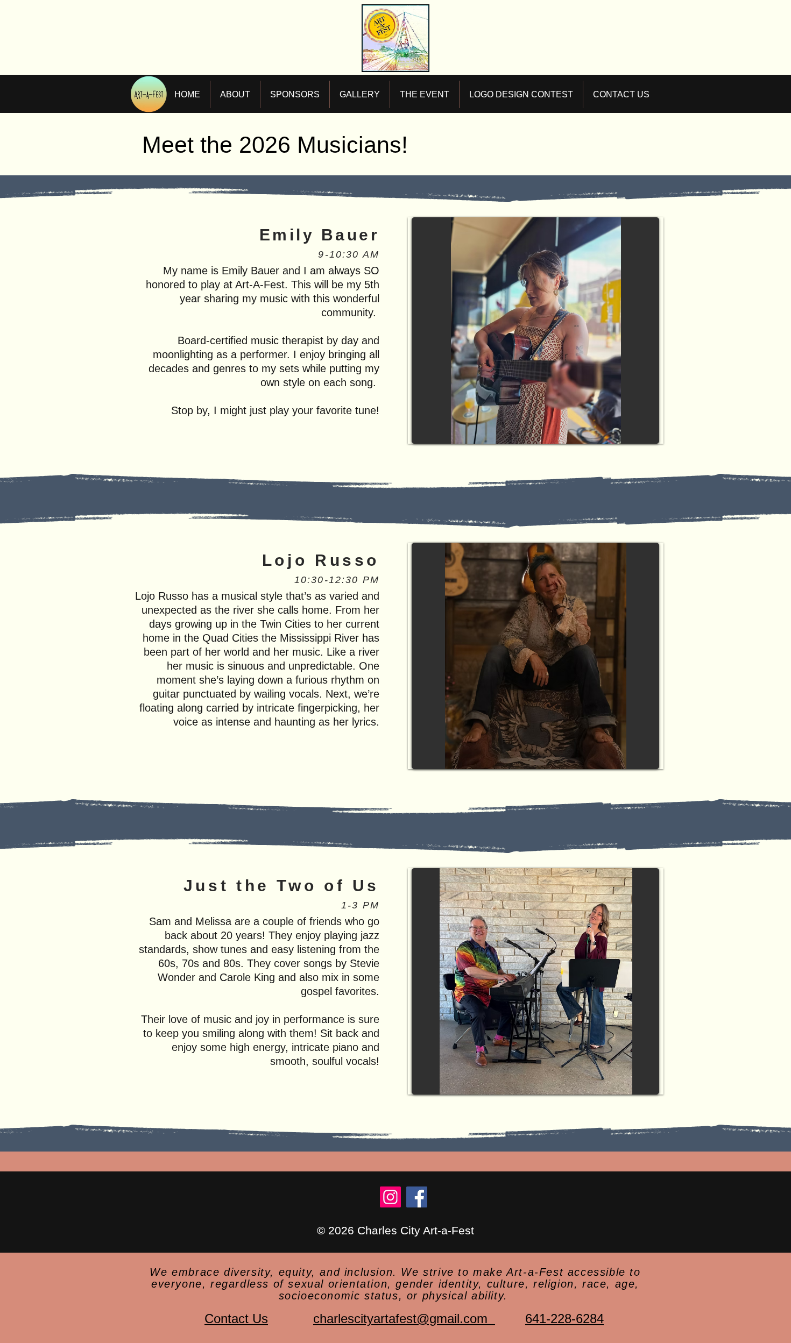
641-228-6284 (564, 1318)
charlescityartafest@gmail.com (404, 1318)
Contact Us (236, 1318)
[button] (235, 94)
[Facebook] (416, 1196)
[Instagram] (390, 1196)
